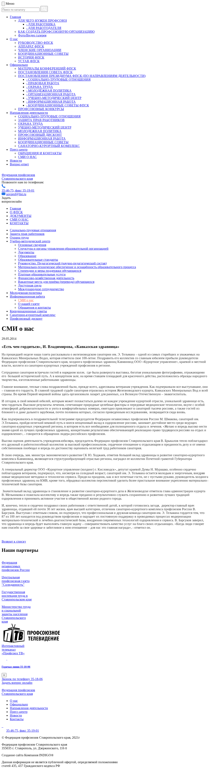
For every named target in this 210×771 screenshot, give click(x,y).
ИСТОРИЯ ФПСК (31, 57)
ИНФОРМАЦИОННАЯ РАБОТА (42, 138)
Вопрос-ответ (19, 164)
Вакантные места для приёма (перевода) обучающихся (56, 281)
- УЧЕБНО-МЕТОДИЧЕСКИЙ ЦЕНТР (53, 98)
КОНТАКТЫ (19, 223)
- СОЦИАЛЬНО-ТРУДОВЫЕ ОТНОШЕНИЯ (58, 79)
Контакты (17, 719)
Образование (27, 256)
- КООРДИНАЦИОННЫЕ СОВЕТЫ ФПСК (57, 105)
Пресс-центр (18, 149)
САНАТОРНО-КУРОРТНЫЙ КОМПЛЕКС (49, 146)
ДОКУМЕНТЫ (20, 216)
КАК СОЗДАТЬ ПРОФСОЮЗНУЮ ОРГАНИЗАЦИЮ (56, 31)
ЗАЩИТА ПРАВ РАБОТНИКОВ (41, 120)
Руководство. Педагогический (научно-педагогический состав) (62, 263)
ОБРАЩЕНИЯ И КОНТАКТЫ (40, 153)
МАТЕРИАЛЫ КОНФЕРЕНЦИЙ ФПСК (47, 68)
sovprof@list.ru (16, 194)
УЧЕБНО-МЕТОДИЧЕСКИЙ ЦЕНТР (44, 127)
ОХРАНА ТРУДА (30, 123)
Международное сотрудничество (41, 289)
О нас (14, 39)
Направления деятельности (29, 112)
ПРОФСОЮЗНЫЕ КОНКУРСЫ (41, 109)
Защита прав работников (27, 234)
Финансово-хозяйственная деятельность (46, 278)
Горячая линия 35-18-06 (16, 666)
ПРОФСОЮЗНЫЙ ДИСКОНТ (40, 135)
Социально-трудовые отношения (33, 230)
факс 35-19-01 (24, 190)
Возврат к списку (14, 541)
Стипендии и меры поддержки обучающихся (49, 270)
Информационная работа (27, 296)
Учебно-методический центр (30, 241)
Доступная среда (29, 285)
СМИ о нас (26, 300)
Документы (26, 252)
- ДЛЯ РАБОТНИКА (41, 24)
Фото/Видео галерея (32, 35)
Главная (15, 17)
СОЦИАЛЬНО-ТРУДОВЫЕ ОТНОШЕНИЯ (49, 116)
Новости (16, 160)
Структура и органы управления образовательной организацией (63, 248)
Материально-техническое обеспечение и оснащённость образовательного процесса (77, 267)
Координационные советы (28, 311)
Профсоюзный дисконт (26, 318)
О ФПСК (16, 212)
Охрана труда (19, 237)
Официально (19, 65)
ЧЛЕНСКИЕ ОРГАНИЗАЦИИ (39, 50)
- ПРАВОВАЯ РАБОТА (42, 83)
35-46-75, (8, 190)
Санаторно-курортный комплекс (33, 315)
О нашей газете (29, 304)
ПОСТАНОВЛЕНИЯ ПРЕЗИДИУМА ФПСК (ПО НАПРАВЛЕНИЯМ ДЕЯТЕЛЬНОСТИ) (82, 76)
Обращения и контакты (34, 307)
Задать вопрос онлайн (17, 682)
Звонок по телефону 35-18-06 (22, 679)
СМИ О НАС (27, 157)
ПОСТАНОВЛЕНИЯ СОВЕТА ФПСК (45, 72)
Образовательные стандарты (38, 259)
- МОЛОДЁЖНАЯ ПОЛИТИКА (49, 90)
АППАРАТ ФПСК (31, 46)
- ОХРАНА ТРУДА (39, 87)
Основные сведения (32, 245)
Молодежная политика (26, 293)
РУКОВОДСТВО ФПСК (35, 42)
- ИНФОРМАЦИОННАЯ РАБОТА (51, 101)
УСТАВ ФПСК (29, 61)
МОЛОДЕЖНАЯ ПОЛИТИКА (40, 131)
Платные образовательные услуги (42, 274)
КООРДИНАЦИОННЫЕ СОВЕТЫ (43, 53)
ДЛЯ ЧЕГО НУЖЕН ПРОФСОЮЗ (42, 20)
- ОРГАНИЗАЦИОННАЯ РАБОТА (51, 94)
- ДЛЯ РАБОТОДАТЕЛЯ (43, 28)
